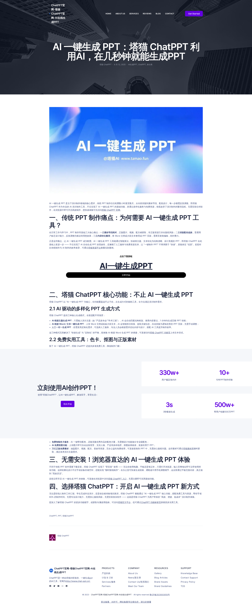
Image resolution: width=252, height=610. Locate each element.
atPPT (160, 332)
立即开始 (126, 275)
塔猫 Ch (154, 332)
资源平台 (96, 247)
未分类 (149, 64)
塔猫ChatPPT (68, 516)
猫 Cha (107, 210)
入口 (124, 478)
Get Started (194, 13)
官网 (117, 210)
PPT (59, 516)
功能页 (166, 332)
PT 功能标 (152, 502)
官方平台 (126, 502)
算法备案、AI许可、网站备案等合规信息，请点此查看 (126, 602)
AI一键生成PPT (126, 265)
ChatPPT (142, 64)
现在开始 (67, 404)
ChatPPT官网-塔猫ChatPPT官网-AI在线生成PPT (58, 14)
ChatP (144, 502)
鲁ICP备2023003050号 (160, 594)
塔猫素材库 (188, 448)
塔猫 (90, 247)
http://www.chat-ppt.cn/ (78, 581)
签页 (159, 502)
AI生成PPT (132, 64)
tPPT (113, 210)
